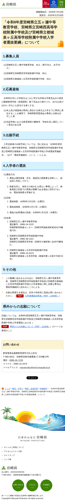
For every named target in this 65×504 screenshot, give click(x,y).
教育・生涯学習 (31, 389)
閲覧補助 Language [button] (53, 5)
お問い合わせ (18, 485)
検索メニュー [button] (61, 5)
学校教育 (43, 389)
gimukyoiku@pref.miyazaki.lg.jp (35, 367)
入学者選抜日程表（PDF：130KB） (42, 296)
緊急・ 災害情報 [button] (46, 3)
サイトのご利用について (14, 447)
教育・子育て (17, 389)
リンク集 (7, 459)
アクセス (32, 485)
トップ (7, 389)
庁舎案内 (46, 485)
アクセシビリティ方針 (13, 451)
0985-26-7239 (16, 360)
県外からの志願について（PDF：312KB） (30, 326)
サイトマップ (9, 455)
